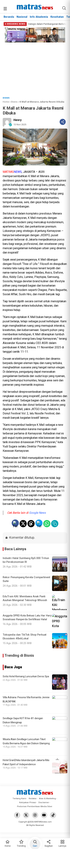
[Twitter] (26, 815)
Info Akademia (39, 17)
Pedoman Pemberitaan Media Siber (34, 806)
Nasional (22, 17)
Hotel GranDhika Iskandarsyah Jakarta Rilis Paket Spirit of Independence (26, 762)
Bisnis (14, 101)
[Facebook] (17, 815)
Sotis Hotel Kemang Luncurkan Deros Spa (26, 676)
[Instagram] (35, 815)
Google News (37, 513)
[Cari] (64, 8)
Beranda (9, 17)
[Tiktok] (53, 815)
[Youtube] (44, 815)
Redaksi (32, 798)
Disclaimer (43, 802)
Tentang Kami (19, 798)
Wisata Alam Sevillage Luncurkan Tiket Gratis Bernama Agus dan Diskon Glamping (26, 741)
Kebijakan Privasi (27, 802)
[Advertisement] (35, 68)
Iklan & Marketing (47, 798)
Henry (17, 120)
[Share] (63, 122)
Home (6, 101)
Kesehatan (57, 17)
